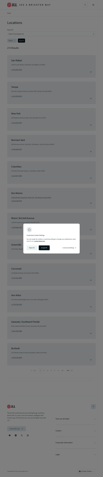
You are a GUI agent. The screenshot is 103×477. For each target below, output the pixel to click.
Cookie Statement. (39, 241)
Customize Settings (69, 248)
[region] (51, 238)
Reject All (32, 248)
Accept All (44, 248)
